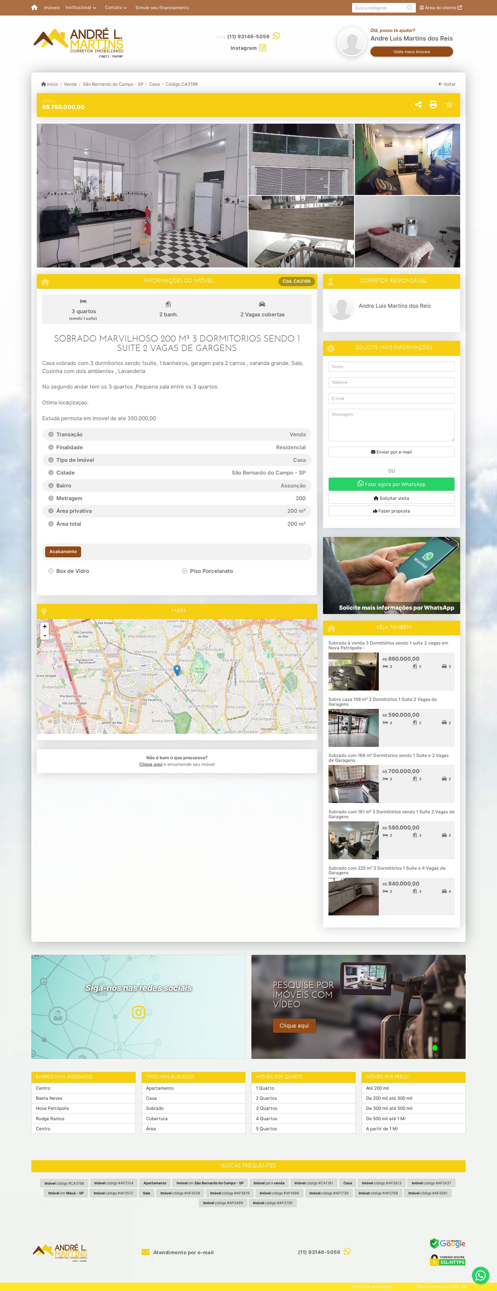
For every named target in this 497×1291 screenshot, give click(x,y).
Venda (70, 84)
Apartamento (160, 1088)
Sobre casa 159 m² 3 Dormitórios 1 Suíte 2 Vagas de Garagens (382, 702)
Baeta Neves (49, 1098)
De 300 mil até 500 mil (389, 1108)
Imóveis (52, 7)
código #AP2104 (113, 1183)
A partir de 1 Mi (382, 1128)
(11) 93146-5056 (248, 36)
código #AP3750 (273, 1203)
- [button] (45, 635)
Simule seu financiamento (162, 7)
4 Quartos (266, 1118)
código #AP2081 (428, 1193)
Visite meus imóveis (411, 51)
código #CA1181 (314, 1183)
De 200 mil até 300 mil (389, 1098)
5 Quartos (266, 1128)
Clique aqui (151, 764)
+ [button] (45, 626)
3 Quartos (266, 1108)
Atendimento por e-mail (183, 1252)
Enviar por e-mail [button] (393, 452)
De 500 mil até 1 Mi (386, 1118)
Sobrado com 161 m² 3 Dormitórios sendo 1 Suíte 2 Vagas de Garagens (391, 814)
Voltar (449, 84)
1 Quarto (265, 1088)
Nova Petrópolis (52, 1108)
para (269, 1183)
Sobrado (155, 1108)
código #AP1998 (279, 1193)
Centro (43, 1088)
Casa (154, 84)
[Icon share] (138, 1012)
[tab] (63, 551)
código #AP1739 (329, 1193)
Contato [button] (113, 7)
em (210, 1183)
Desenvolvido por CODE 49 (441, 1286)
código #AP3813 (382, 1183)
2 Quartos (266, 1098)
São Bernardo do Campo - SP (113, 84)
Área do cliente (441, 7)
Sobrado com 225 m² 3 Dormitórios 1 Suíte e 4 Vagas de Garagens (387, 870)
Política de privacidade (372, 1286)
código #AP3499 (223, 1203)
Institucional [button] (78, 7)
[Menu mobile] (34, 8)
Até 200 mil (377, 1088)
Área (151, 1128)
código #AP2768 (378, 1193)
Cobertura (157, 1118)
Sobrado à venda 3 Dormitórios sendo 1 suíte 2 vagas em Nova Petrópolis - (388, 645)
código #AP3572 (113, 1193)
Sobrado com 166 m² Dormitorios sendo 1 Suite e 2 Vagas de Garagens (388, 758)
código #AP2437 (431, 1183)
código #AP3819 (230, 1193)
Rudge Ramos (50, 1118)
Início (52, 84)
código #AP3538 (180, 1193)
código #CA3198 (64, 1183)
